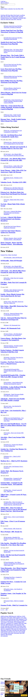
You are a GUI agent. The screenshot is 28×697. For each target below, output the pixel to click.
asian (9, 630)
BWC (15, 19)
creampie (7, 623)
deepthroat (17, 622)
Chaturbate (15, 18)
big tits (12, 619)
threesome (9, 624)
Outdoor (13, 16)
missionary (19, 619)
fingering (4, 631)
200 (6, 609)
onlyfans (4, 616)
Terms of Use (4, 692)
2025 (23, 617)
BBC (9, 16)
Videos (5, 8)
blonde (10, 622)
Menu (2, 7)
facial (16, 620)
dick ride (15, 630)
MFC (24, 18)
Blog (19, 8)
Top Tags (15, 8)
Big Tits (6, 16)
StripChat (3, 19)
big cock (11, 631)
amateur (14, 623)
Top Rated (14, 255)
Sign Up (3, 2)
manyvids (15, 629)
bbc (5, 620)
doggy (20, 626)
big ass (4, 622)
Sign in (7, 2)
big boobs (17, 624)
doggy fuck (17, 633)
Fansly (17, 15)
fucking (8, 634)
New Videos (8, 255)
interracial (9, 627)
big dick (13, 626)
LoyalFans (22, 15)
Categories (10, 8)
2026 (9, 617)
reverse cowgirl (18, 627)
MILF (2, 16)
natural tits (23, 629)
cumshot (16, 617)
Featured (3, 255)
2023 (11, 620)
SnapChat (8, 19)
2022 (21, 623)
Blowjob (19, 19)
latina (3, 630)
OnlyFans (3, 15)
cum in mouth (20, 631)
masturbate (7, 629)
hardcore (4, 619)
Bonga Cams (8, 18)
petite (10, 633)
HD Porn (8, 15)
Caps (3, 1)
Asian (12, 19)
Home (2, 8)
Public (17, 16)
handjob (23, 620)
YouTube (21, 16)
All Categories (4, 636)
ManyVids (13, 15)
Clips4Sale (20, 18)
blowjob (12, 616)
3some (22, 630)
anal (7, 626)
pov (19, 616)
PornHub (3, 18)
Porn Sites (3, 683)
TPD (22, 8)
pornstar (4, 633)
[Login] (6, 1)
